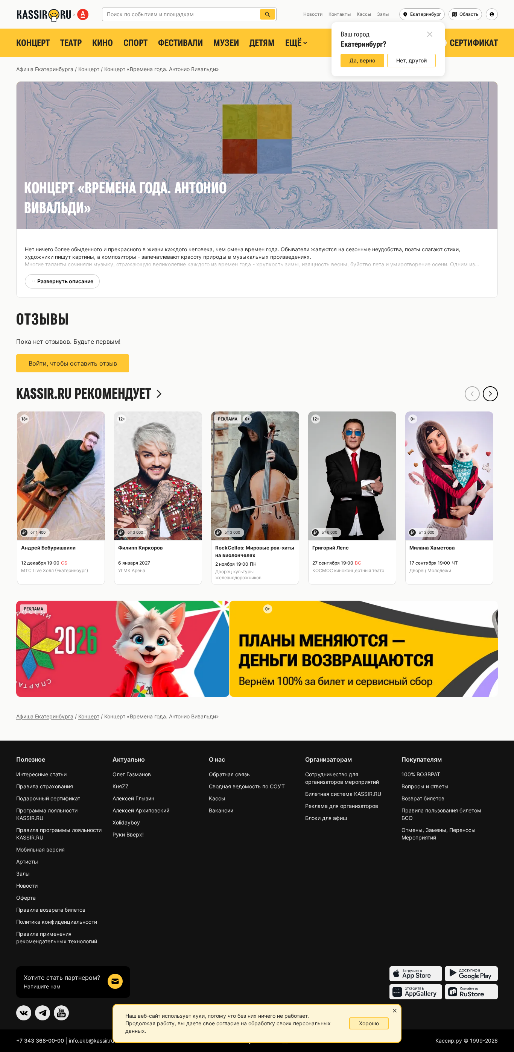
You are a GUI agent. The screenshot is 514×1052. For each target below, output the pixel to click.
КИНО (102, 43)
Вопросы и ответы (425, 786)
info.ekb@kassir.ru (91, 1040)
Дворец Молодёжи (430, 570)
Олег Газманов (132, 774)
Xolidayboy (126, 822)
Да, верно (362, 60)
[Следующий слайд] (490, 393)
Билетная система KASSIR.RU (343, 794)
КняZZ (121, 786)
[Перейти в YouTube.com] (61, 1012)
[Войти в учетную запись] (492, 14)
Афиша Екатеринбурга (44, 69)
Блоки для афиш (326, 818)
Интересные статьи (41, 774)
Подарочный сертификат (48, 798)
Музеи (226, 43)
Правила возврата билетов (50, 909)
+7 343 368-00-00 (40, 1040)
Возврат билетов (422, 798)
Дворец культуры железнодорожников (238, 574)
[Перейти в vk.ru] (23, 1012)
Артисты (27, 861)
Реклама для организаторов (341, 806)
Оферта (26, 897)
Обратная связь (229, 774)
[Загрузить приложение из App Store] (415, 973)
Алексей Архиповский (141, 810)
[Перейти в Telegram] (42, 1012)
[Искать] (267, 14)
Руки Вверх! (128, 834)
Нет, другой (411, 60)
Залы (23, 873)
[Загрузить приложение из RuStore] (471, 991)
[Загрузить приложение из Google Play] (471, 973)
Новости (27, 885)
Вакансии (221, 810)
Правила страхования (44, 786)
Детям (262, 43)
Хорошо (369, 1023)
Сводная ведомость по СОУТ (247, 786)
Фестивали (180, 43)
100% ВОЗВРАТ (420, 774)
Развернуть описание (65, 281)
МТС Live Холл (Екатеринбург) (54, 570)
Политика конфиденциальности (56, 921)
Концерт (33, 43)
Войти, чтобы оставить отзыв (73, 363)
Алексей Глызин (133, 798)
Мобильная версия (40, 849)
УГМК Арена (131, 570)
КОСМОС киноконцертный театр (348, 570)
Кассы (217, 798)
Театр (71, 43)
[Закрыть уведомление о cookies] (395, 1011)
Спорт (135, 43)
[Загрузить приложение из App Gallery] (415, 991)
